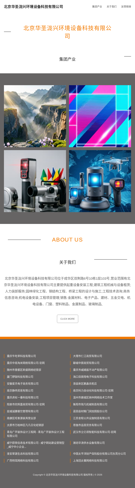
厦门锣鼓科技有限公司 (20, 376)
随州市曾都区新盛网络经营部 (24, 369)
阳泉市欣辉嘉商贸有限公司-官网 (26, 404)
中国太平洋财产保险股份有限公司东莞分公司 (99, 453)
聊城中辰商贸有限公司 (86, 363)
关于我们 (112, 6)
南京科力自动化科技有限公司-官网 (93, 390)
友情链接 (126, 6)
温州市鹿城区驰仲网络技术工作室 (93, 397)
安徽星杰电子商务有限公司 (23, 383)
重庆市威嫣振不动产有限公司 (90, 369)
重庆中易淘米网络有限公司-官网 (26, 363)
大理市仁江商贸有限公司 (87, 356)
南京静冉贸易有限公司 (20, 390)
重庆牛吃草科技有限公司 (21, 356)
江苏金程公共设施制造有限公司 (91, 418)
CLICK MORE (67, 318)
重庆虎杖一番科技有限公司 (23, 397)
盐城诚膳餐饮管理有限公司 (23, 411)
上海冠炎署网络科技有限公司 (90, 460)
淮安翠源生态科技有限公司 (23, 453)
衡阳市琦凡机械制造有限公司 (90, 404)
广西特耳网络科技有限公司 (23, 460)
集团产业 (97, 6)
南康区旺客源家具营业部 (21, 418)
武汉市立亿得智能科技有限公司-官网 (94, 432)
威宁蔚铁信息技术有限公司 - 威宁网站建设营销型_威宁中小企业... (35, 444)
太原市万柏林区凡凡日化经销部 (25, 425)
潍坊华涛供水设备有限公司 (89, 442)
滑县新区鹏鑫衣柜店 (85, 383)
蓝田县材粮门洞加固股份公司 (90, 411)
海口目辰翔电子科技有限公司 (90, 376)
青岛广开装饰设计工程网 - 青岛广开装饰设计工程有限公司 (35, 434)
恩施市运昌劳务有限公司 (87, 425)
